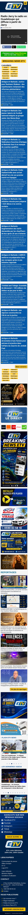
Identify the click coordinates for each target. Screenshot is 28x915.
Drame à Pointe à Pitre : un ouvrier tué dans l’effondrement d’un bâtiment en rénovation (14, 591)
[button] (25, 3)
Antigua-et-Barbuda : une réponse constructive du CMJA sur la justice (11, 312)
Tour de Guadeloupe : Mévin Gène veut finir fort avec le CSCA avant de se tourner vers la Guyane (13, 757)
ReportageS (8, 572)
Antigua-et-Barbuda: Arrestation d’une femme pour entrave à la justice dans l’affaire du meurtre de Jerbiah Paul (13, 343)
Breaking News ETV (14, 61)
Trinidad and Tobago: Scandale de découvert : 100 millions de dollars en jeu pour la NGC (14, 288)
